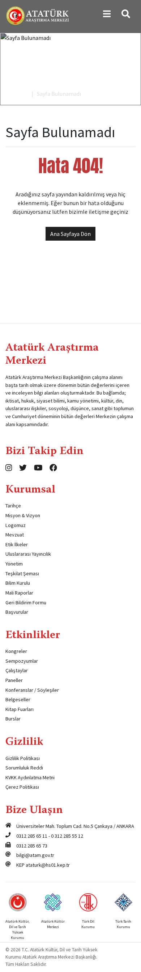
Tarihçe (13, 505)
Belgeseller (17, 699)
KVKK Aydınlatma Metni (30, 777)
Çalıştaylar (16, 670)
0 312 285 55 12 (67, 836)
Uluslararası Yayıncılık (28, 554)
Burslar (13, 718)
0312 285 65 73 (31, 845)
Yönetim (14, 563)
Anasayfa (16, 93)
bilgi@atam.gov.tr (35, 855)
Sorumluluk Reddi (24, 767)
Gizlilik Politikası (22, 758)
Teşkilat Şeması (22, 573)
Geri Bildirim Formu (25, 602)
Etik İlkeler (16, 544)
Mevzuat (14, 534)
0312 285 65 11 (31, 836)
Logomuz (15, 525)
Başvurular (16, 612)
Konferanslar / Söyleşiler (32, 690)
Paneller (14, 680)
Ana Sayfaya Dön (70, 233)
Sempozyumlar (21, 661)
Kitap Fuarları (19, 709)
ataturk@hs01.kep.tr (48, 865)
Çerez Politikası (22, 787)
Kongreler (16, 651)
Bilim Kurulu (17, 583)
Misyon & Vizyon (22, 515)
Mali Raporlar (19, 592)
